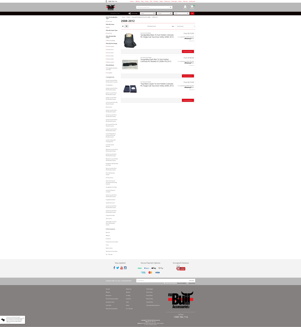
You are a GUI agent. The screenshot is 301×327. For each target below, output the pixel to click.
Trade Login (174, 1)
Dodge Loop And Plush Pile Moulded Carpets (111, 98)
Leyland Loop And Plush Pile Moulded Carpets (111, 129)
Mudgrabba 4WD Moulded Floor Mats (112, 164)
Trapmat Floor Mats (110, 215)
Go (192, 13)
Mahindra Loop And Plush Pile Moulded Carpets (112, 150)
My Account (167, 1)
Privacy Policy (192, 283)
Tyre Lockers (109, 218)
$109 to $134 (110, 49)
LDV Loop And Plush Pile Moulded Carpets (111, 125)
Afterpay (108, 235)
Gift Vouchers (109, 107)
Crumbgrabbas (109, 85)
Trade (107, 245)
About (131, 1)
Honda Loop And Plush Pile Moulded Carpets (111, 115)
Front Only (109, 21)
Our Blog (128, 295)
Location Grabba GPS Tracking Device (111, 140)
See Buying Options (188, 51)
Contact (146, 1)
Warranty (185, 1)
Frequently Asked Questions (153, 305)
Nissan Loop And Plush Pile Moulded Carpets (111, 169)
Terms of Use (149, 292)
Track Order (108, 305)
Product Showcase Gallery (112, 242)
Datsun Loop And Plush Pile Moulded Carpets (111, 93)
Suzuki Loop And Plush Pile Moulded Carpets (111, 206)
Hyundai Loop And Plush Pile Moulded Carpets (111, 120)
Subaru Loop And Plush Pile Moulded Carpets (111, 195)
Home (123, 17)
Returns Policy (109, 248)
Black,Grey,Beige (111, 40)
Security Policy (149, 302)
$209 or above (110, 62)
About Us (108, 232)
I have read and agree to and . (180, 283)
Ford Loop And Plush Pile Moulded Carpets (111, 103)
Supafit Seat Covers (110, 203)
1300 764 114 (112, 1)
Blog (142, 1)
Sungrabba (109, 73)
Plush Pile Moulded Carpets (110, 173)
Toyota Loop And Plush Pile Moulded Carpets (111, 211)
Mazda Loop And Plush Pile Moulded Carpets (111, 155)
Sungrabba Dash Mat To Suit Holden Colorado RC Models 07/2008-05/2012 (156, 60)
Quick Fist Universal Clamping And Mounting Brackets (111, 182)
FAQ (151, 1)
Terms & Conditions (181, 283)
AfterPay (138, 1)
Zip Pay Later (192, 1)
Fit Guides (155, 1)
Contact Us (108, 238)
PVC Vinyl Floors (109, 177)
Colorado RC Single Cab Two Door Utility (141, 17)
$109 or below (110, 46)
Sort (173, 26)
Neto (156, 324)
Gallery (161, 1)
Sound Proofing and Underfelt (110, 191)
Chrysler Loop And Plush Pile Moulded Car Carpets (111, 81)
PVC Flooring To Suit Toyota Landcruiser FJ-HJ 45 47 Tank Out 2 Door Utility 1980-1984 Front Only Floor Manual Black (15, 320)
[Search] (170, 7)
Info (193, 38)
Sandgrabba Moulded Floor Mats (111, 68)
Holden (128, 17)
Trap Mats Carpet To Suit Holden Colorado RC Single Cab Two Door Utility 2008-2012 (157, 84)
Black (108, 27)
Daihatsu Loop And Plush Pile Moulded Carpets (111, 89)
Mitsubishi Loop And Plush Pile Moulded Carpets (112, 159)
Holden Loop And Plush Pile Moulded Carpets (111, 111)
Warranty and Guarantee (111, 251)
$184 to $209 (110, 59)
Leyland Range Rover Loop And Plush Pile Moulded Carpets (111, 135)
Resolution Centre (110, 302)
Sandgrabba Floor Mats (111, 187)
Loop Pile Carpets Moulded (110, 145)
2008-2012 (155, 17)
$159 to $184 (110, 56)
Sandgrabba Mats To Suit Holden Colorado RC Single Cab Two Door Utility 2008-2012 (157, 35)
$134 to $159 (110, 53)
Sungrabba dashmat (110, 199)
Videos (180, 1)
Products (114, 13)
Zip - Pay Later (109, 254)
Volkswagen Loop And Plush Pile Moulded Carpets (111, 223)
